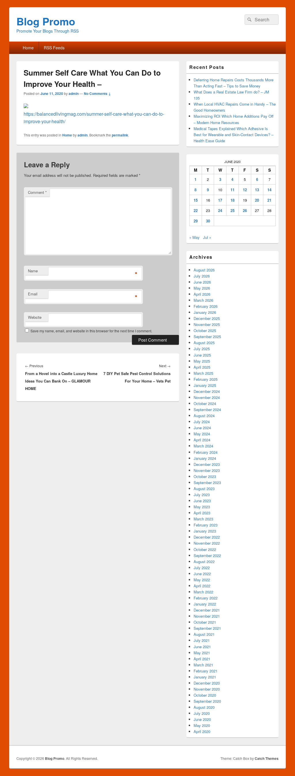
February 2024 (206, 452)
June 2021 (202, 646)
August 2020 (204, 707)
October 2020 (205, 695)
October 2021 (205, 622)
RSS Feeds (54, 47)
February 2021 (206, 671)
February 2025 (206, 379)
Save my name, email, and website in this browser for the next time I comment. (91, 330)
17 (220, 200)
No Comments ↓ (97, 93)
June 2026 (202, 282)
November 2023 (207, 470)
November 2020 (207, 689)
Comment (37, 192)
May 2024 (202, 433)
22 (196, 210)
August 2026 (204, 270)
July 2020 (202, 713)
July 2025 (202, 348)
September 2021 (207, 628)
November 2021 (207, 616)
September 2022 (207, 555)
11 (232, 189)
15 (196, 200)
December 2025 (207, 318)
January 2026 (205, 312)
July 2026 (202, 276)
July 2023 (202, 494)
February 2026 (206, 306)
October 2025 (205, 330)
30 (208, 221)
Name (33, 270)
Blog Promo (45, 21)
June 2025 (202, 355)
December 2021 (207, 610)
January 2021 (205, 677)
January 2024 (205, 458)
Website (34, 317)
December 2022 (207, 537)
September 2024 (207, 409)
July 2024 (202, 421)
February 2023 (206, 525)
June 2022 (202, 573)
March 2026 (203, 300)
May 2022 (202, 579)
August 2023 (204, 488)
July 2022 (202, 567)
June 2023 (202, 500)
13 (257, 189)
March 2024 (203, 446)
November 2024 (207, 397)
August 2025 (204, 342)
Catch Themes (267, 758)
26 (245, 210)
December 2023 (207, 464)
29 (196, 221)
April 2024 (202, 440)
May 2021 (202, 652)
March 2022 (203, 592)
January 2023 (205, 531)
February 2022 (206, 598)
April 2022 (202, 585)
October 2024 (205, 403)
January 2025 (205, 385)
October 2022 (205, 549)
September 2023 (207, 482)
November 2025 (207, 324)
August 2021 (204, 634)
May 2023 (202, 506)
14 (269, 189)
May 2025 (202, 361)
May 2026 (202, 288)
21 (269, 200)
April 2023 (202, 513)
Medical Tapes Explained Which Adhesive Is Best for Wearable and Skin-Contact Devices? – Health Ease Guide (233, 134)
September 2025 (207, 336)
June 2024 (202, 427)
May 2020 (202, 725)
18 (232, 200)
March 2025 (203, 373)
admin (74, 93)
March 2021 (203, 665)
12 (245, 189)
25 (232, 210)
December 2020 (207, 683)
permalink (120, 135)
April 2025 (202, 367)
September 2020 (207, 701)
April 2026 (202, 294)
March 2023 (203, 519)
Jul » (207, 237)
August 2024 (204, 415)
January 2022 (205, 604)
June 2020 (202, 719)
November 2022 (207, 543)
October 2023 (205, 476)
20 (257, 200)
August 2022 (204, 561)
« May (194, 237)
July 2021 (202, 640)
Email (32, 294)
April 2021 (202, 658)
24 (220, 210)
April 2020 (202, 731)
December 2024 (207, 391)
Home (28, 47)
